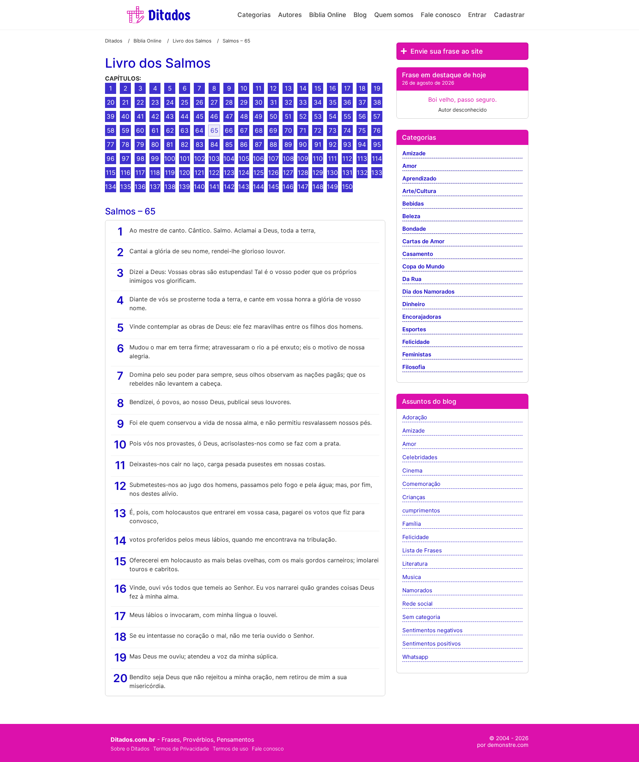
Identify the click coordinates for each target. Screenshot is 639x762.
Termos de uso (230, 748)
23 (155, 102)
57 (377, 116)
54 (333, 116)
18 (362, 88)
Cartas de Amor (423, 241)
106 (258, 158)
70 (288, 130)
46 (214, 116)
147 (303, 186)
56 (362, 116)
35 (333, 102)
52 (303, 116)
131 (347, 172)
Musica (411, 577)
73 (333, 130)
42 (155, 116)
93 (347, 144)
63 (184, 130)
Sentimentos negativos (432, 630)
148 (317, 186)
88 (273, 144)
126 (273, 172)
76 (377, 130)
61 (155, 130)
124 (244, 172)
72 (317, 130)
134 (110, 186)
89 (288, 144)
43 (170, 116)
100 (169, 158)
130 (332, 172)
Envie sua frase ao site (446, 51)
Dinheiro (413, 304)
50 (273, 116)
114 (377, 158)
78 (125, 144)
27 (214, 102)
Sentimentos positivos (431, 644)
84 (214, 144)
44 (184, 116)
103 (214, 158)
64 (199, 130)
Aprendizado (419, 179)
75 (362, 130)
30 (258, 102)
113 (362, 158)
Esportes (414, 329)
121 (199, 172)
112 (347, 158)
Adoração (414, 417)
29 (244, 102)
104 (228, 158)
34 (318, 102)
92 (333, 144)
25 (184, 102)
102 (199, 158)
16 (332, 88)
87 (258, 144)
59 (125, 130)
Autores (290, 14)
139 (184, 186)
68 (259, 130)
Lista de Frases (422, 551)
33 (303, 102)
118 (155, 172)
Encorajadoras (421, 317)
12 (273, 88)
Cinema (412, 471)
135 (125, 186)
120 (184, 172)
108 (288, 158)
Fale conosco (441, 14)
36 (347, 102)
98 (140, 158)
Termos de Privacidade (181, 748)
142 (229, 186)
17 (347, 88)
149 (332, 186)
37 (362, 102)
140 (199, 186)
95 (377, 144)
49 (258, 116)
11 (258, 88)
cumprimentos (421, 511)
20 (111, 102)
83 (199, 144)
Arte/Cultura (419, 191)
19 (377, 88)
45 (199, 116)
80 (155, 144)
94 (362, 144)
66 (229, 130)
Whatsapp (415, 657)
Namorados (417, 590)
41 (140, 116)
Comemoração (421, 484)
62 (170, 130)
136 (140, 186)
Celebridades (419, 457)
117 (140, 172)
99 (155, 158)
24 (170, 102)
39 (110, 116)
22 (140, 102)
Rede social (417, 604)
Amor (409, 166)
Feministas (416, 355)
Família (411, 524)
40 (125, 116)
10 (243, 88)
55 (347, 116)
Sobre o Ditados (130, 748)
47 (229, 116)
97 (125, 158)
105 (244, 158)
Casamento (417, 254)
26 (199, 102)
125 (258, 172)
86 (244, 144)
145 (273, 186)
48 (244, 116)
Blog (360, 14)
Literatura (414, 564)
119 (170, 172)
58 (110, 130)
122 (214, 172)
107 (273, 158)
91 (317, 144)
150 (347, 186)
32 (288, 102)
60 (140, 130)
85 (229, 144)
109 (302, 158)
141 (214, 186)
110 (318, 158)
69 (273, 130)
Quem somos (393, 14)
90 (303, 144)
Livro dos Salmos (158, 63)
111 (332, 158)
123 (229, 172)
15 (317, 88)
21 (125, 102)
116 (126, 172)
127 (288, 172)
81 (169, 144)
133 (376, 172)
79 (140, 144)
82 (184, 144)
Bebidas (413, 204)
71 (303, 130)
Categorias (254, 14)
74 (347, 130)
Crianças (413, 497)
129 (317, 172)
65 (214, 130)
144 (258, 186)
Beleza (411, 216)
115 (110, 172)
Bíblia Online (327, 14)
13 (288, 88)
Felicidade (416, 342)
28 (229, 102)
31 (273, 102)
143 (243, 186)
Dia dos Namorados (428, 292)
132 (362, 172)
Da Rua (412, 279)
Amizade (414, 153)
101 (185, 158)
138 (170, 186)
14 (303, 88)
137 (155, 186)
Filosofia (413, 367)
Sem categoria (421, 617)
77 (110, 144)
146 (288, 186)
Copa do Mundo (423, 267)
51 (288, 116)
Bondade (414, 229)
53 (318, 116)
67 (244, 130)
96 (110, 158)
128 (303, 172)
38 (377, 102)
